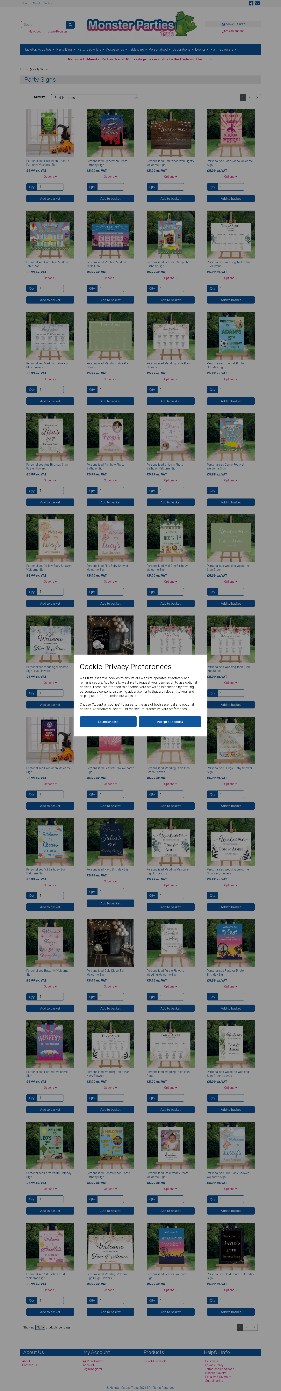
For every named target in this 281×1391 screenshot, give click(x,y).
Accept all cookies (170, 721)
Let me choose (108, 721)
